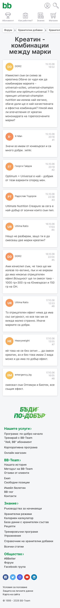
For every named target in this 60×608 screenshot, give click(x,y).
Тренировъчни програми (21, 531)
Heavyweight (22, 340)
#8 (53, 378)
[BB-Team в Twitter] (13, 577)
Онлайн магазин (15, 452)
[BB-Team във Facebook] (5, 577)
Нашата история (15, 464)
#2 (53, 169)
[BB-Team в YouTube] (27, 577)
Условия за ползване (15, 587)
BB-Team (11, 460)
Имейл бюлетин (15, 487)
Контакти (10, 496)
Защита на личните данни (18, 590)
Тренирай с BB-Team (18, 437)
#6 (53, 306)
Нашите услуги (17, 428)
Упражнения (12, 535)
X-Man (18, 136)
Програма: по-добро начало (23, 433)
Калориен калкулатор (18, 518)
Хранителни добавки (30, 30)
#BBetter (10, 558)
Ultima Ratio (21, 226)
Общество (13, 554)
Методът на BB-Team (18, 468)
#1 (53, 140)
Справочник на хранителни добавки (28, 541)
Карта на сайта (11, 594)
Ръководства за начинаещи (23, 508)
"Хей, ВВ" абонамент (18, 442)
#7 (53, 344)
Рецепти (9, 526)
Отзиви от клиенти (16, 472)
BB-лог (8, 491)
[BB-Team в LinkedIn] (34, 577)
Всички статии (14, 546)
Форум (8, 30)
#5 (53, 260)
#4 (53, 229)
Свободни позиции (17, 482)
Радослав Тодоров (25, 196)
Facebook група (15, 566)
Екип (7, 478)
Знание (10, 503)
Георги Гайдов (23, 166)
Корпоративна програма (20, 447)
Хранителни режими (18, 514)
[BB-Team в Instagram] (20, 577)
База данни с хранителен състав (26, 522)
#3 (53, 200)
